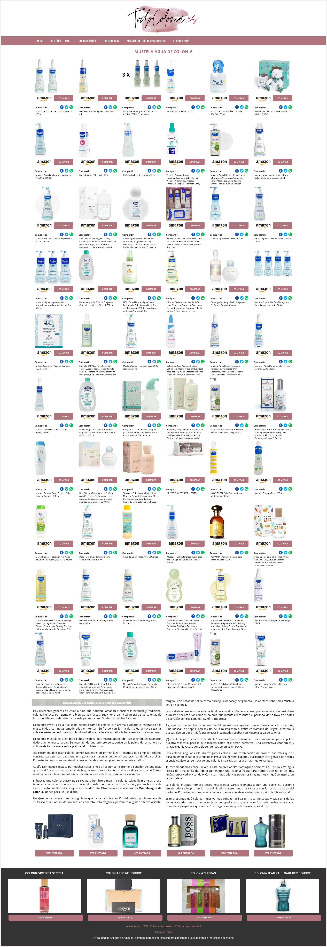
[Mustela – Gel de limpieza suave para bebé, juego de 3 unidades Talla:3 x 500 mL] (185, 522)
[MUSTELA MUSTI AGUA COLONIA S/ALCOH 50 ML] (229, 76)
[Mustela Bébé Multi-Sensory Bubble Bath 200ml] (98, 585)
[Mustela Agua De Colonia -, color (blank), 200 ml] (54, 395)
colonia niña (181, 41)
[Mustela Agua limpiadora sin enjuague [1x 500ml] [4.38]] (54, 140)
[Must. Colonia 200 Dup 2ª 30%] (98, 140)
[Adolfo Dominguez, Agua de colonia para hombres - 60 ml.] (141, 831)
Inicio (40, 41)
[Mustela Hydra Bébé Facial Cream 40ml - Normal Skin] (273, 649)
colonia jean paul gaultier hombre (282, 873)
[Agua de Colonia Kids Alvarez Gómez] (141, 522)
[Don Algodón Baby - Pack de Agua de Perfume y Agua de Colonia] (229, 267)
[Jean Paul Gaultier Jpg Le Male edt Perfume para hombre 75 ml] (273, 831)
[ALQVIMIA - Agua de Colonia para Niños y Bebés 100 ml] (229, 522)
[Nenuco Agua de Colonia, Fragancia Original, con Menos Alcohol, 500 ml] (98, 267)
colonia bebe (112, 41)
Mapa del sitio (163, 932)
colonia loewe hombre (124, 873)
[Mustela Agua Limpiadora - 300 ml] (229, 204)
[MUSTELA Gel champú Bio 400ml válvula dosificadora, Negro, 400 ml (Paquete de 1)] (229, 649)
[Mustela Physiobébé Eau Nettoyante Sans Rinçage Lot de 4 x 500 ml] (273, 267)
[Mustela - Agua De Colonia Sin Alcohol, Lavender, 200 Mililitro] (273, 331)
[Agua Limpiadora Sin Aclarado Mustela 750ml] (273, 204)
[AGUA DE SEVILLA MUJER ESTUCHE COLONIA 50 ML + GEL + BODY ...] (229, 831)
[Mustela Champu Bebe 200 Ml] (273, 458)
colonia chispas (203, 873)
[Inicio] (163, 33)
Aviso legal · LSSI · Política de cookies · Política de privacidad (163, 926)
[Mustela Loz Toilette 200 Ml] (185, 76)
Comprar (63, 98)
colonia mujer (88, 41)
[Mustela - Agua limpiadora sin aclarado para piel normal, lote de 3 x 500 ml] (54, 267)
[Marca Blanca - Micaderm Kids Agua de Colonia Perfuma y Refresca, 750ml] (54, 522)
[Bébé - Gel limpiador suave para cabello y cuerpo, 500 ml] (98, 522)
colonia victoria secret (44, 873)
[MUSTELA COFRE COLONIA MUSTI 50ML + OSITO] (273, 76)
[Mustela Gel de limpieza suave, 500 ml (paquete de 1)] (141, 331)
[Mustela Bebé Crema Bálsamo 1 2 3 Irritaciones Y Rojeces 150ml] (185, 649)
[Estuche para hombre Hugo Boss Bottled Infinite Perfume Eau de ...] (54, 831)
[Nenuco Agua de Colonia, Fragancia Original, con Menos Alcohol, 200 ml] (141, 649)
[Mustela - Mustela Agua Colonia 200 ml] (98, 76)
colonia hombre (61, 41)
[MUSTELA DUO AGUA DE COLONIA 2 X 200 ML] (54, 76)
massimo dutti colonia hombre (146, 41)
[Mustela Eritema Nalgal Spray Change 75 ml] (273, 585)
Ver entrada (54, 853)
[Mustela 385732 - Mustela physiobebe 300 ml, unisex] (54, 204)
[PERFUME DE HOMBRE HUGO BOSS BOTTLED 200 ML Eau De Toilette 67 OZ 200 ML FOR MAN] (185, 831)
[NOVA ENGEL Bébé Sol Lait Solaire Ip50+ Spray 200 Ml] (229, 458)
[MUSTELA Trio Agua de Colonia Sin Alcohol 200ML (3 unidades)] (141, 76)
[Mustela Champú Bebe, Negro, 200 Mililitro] (141, 585)
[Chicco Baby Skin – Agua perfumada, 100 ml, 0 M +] (54, 331)
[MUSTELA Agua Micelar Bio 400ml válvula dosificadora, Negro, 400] (229, 395)
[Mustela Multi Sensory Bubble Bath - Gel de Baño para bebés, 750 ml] (273, 140)
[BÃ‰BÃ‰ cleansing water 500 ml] (141, 140)
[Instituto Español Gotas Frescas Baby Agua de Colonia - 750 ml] (54, 458)
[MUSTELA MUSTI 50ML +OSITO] (185, 458)
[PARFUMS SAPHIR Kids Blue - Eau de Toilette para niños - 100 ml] (98, 831)
